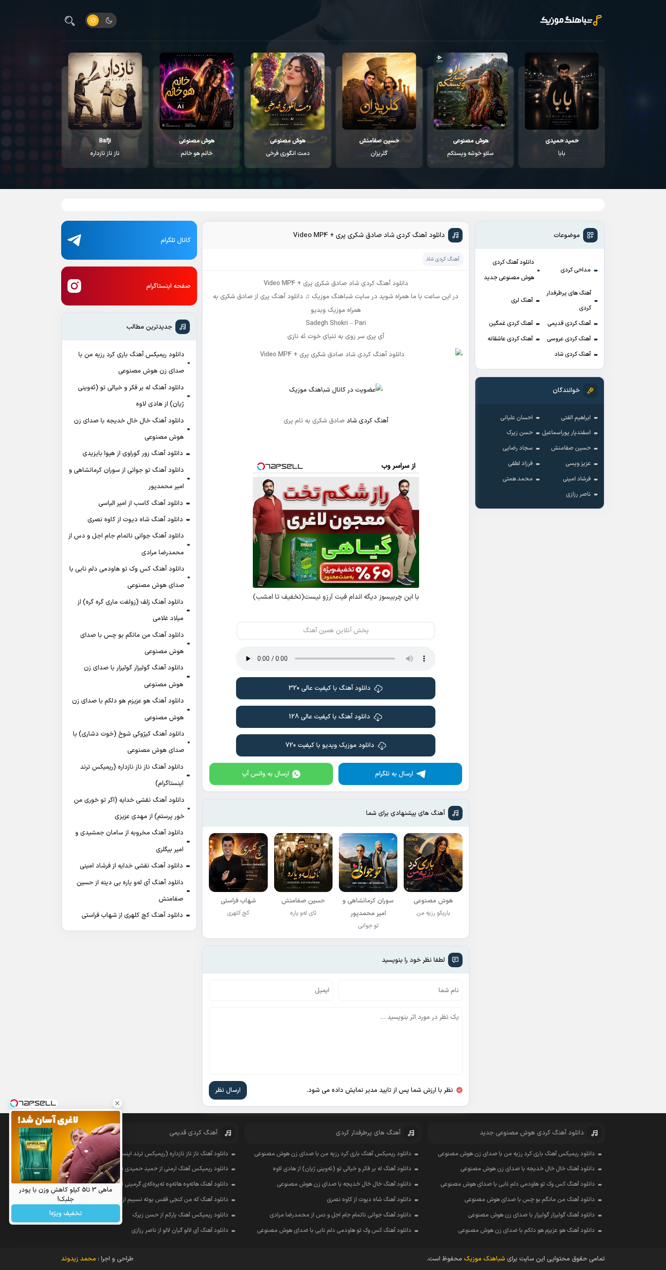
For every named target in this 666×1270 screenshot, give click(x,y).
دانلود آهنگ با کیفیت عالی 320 (330, 688)
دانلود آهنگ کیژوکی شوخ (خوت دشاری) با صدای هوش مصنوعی (128, 742)
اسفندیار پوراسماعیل (566, 432)
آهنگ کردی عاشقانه (510, 339)
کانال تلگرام (176, 240)
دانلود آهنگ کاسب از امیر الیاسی (140, 503)
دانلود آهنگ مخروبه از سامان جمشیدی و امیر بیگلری (129, 841)
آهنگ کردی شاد (573, 354)
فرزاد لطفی (520, 463)
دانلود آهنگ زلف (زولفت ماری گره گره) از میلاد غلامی (130, 610)
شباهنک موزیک (484, 1259)
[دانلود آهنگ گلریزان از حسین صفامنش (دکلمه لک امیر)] (470, 91)
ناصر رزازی (578, 494)
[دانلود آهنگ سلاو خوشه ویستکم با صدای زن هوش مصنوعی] (561, 91)
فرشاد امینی (577, 479)
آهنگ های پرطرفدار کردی (568, 301)
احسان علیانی (516, 417)
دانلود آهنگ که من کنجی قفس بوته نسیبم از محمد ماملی (159, 1199)
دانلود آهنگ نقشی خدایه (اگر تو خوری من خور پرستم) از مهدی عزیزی (129, 808)
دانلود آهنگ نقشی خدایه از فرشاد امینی (131, 866)
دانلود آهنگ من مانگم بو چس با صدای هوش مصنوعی (132, 643)
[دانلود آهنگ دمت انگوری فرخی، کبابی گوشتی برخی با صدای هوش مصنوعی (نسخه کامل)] (379, 91)
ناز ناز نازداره (196, 147)
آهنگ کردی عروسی (569, 339)
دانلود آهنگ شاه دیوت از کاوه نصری (135, 519)
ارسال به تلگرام (394, 774)
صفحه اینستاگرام (168, 286)
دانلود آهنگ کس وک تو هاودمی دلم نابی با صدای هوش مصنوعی (126, 577)
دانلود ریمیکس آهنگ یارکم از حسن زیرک (180, 1215)
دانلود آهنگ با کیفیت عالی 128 (329, 717)
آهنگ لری (522, 300)
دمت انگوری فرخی (379, 147)
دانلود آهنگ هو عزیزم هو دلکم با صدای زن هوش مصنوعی (128, 709)
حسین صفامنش (571, 448)
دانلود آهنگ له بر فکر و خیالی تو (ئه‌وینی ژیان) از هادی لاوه (131, 396)
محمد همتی (517, 479)
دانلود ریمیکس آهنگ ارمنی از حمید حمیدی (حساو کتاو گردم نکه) (150, 1168)
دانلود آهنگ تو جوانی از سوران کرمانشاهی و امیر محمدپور (126, 478)
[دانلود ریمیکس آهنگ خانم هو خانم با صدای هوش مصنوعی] (287, 91)
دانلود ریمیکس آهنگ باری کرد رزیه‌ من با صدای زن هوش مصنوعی (131, 363)
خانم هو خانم (287, 147)
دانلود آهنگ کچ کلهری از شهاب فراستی (132, 915)
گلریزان (470, 147)
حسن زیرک (520, 432)
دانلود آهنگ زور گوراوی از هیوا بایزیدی (132, 453)
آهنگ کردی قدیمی (569, 323)
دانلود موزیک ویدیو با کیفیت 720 (329, 745)
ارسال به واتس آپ (265, 774)
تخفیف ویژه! (65, 1213)
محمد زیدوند (78, 1259)
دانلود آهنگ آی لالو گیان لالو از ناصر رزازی (179, 1230)
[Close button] (117, 1103)
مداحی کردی (575, 270)
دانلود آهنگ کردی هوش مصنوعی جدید (509, 270)
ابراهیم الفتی (576, 417)
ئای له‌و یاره (105, 147)
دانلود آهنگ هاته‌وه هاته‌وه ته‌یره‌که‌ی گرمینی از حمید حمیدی (156, 1184)
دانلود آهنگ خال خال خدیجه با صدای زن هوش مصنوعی (129, 429)
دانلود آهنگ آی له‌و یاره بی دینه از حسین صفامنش (130, 891)
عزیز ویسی (578, 463)
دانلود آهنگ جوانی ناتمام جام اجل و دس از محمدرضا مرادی (126, 544)
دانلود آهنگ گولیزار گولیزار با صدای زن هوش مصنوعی (133, 676)
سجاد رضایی (517, 448)
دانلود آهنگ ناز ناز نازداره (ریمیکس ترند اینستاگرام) (131, 775)
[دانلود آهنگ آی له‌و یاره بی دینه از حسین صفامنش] (105, 91)
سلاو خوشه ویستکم (561, 147)
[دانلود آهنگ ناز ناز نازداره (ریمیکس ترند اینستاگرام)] (196, 91)
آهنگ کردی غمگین (511, 323)
